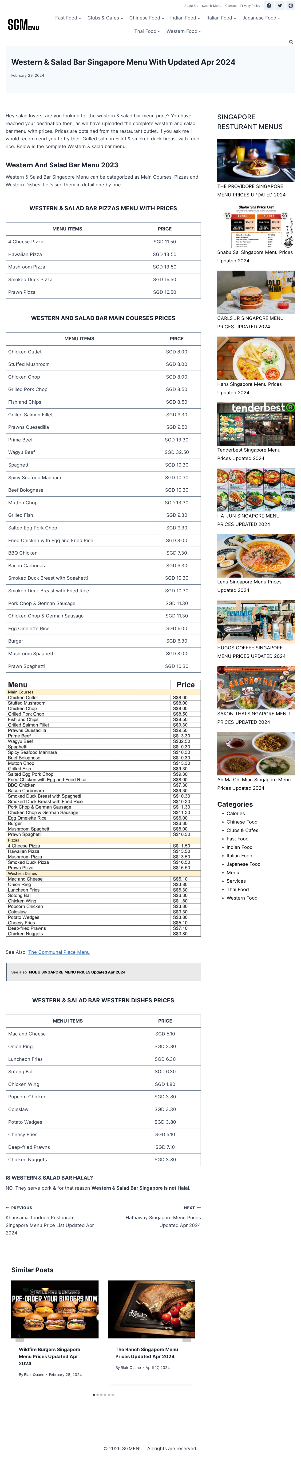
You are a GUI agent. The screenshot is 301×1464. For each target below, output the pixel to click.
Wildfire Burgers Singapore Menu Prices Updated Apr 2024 (49, 1356)
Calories (236, 813)
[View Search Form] (291, 42)
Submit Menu (212, 6)
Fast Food (238, 839)
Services (236, 881)
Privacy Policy (250, 6)
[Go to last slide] (20, 1335)
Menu (233, 872)
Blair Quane (34, 1374)
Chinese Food (242, 822)
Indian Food (240, 847)
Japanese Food (244, 864)
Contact (231, 6)
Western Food (242, 898)
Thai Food (238, 889)
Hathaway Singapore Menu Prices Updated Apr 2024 (163, 1216)
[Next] (186, 1335)
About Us (191, 6)
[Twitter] (280, 5)
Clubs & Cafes (242, 830)
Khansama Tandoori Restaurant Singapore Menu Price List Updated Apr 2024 (50, 1220)
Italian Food (239, 855)
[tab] (94, 1395)
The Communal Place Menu (59, 952)
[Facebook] (269, 5)
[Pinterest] (290, 5)
